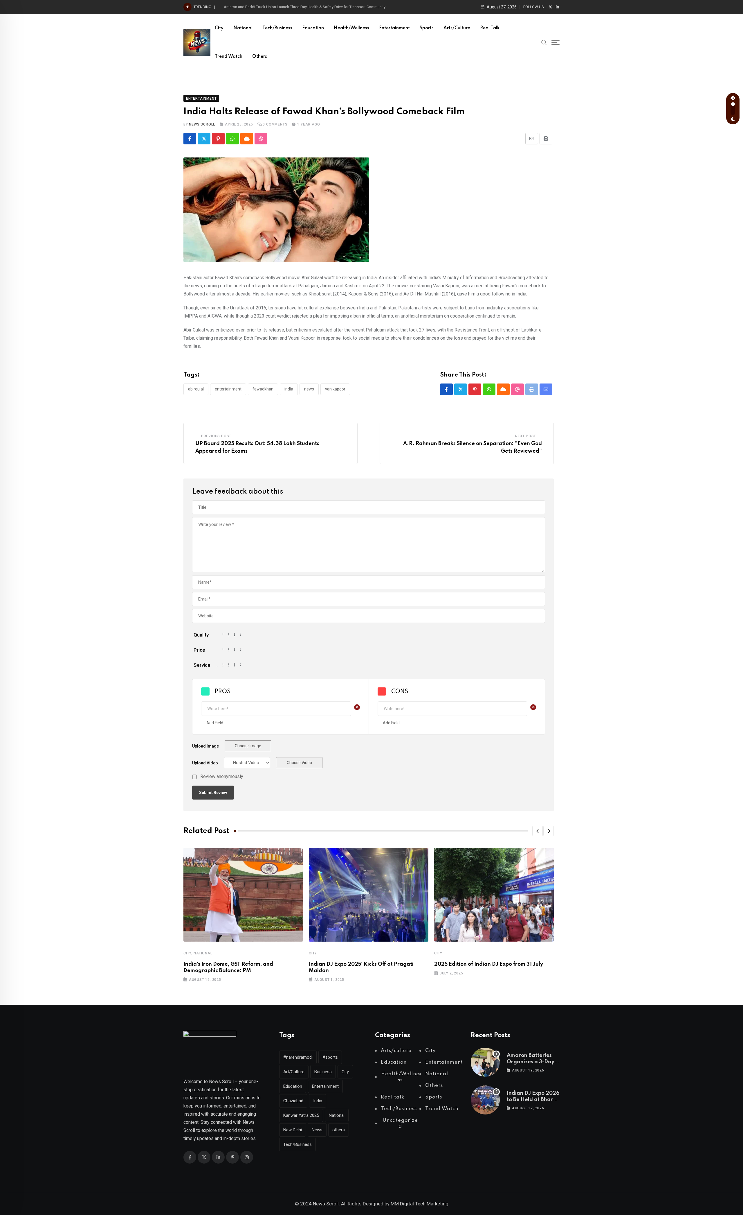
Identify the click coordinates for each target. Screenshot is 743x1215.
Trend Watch (228, 56)
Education (313, 28)
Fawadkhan (263, 389)
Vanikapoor (335, 389)
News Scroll (202, 124)
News (309, 389)
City (219, 28)
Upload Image (205, 746)
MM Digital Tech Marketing (419, 1204)
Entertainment (394, 28)
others (338, 1129)
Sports (427, 28)
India (288, 389)
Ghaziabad (293, 1100)
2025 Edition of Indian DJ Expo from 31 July (488, 964)
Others (259, 56)
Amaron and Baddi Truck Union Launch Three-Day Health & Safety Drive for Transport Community (304, 7)
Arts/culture (456, 28)
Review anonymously (221, 776)
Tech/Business (277, 28)
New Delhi (292, 1129)
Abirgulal (196, 389)
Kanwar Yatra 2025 (301, 1115)
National (243, 28)
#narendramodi (298, 1057)
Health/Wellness (351, 28)
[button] (537, 831)
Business (323, 1071)
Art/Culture (293, 1071)
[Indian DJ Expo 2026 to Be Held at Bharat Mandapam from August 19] (485, 1099)
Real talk (489, 28)
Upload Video (205, 763)
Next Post (525, 436)
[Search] (544, 42)
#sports (330, 1057)
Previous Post (216, 436)
